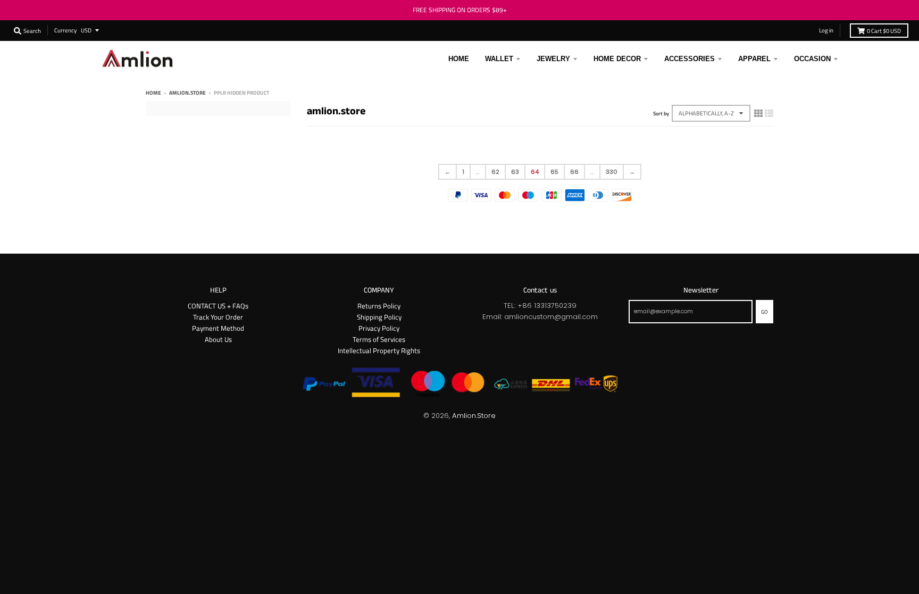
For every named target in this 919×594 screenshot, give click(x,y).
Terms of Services (379, 339)
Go (764, 311)
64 (535, 172)
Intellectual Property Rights (379, 350)
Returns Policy (378, 305)
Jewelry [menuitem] (553, 59)
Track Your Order (218, 317)
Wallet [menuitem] (499, 59)
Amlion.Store (474, 416)
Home (153, 92)
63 (515, 172)
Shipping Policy (379, 317)
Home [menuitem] (458, 59)
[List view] (769, 113)
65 (554, 172)
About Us (218, 339)
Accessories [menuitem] (689, 59)
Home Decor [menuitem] (617, 59)
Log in (826, 30)
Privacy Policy (378, 328)
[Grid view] (758, 113)
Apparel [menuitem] (754, 59)
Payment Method (218, 328)
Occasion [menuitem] (812, 59)
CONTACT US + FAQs (218, 305)
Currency (65, 30)
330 (611, 172)
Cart (884, 30)
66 (574, 172)
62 (495, 172)
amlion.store (187, 92)
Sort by (661, 113)
